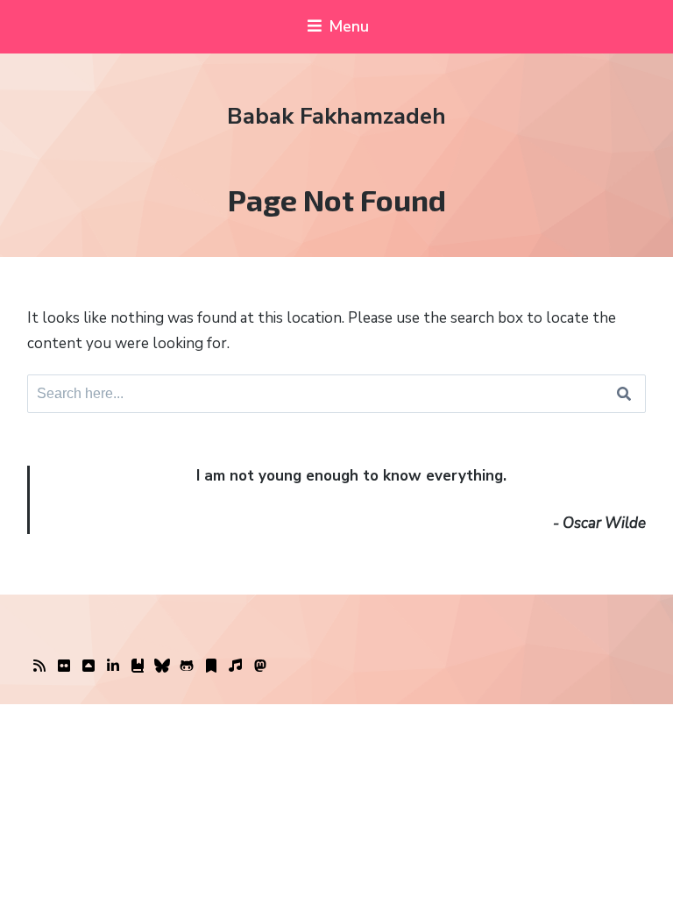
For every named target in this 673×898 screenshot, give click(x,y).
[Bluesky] (162, 666)
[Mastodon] (260, 666)
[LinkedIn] (113, 666)
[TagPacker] (211, 666)
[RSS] (39, 666)
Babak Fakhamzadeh (336, 116)
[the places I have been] (88, 666)
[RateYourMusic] (235, 666)
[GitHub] (186, 666)
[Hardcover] (137, 666)
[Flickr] (64, 666)
